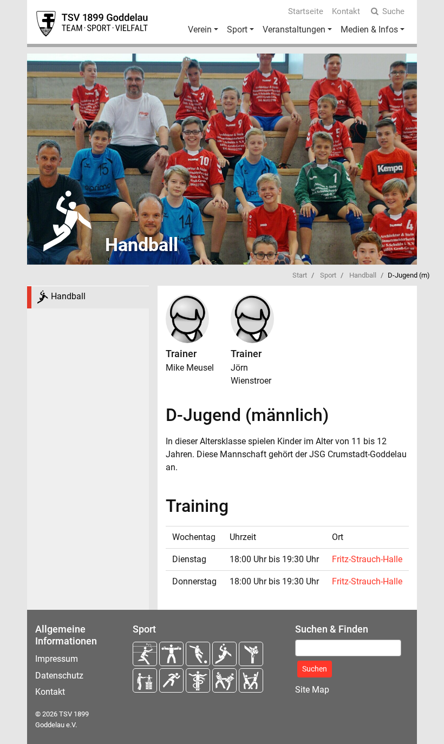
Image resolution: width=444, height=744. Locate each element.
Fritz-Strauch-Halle (367, 559)
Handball (362, 275)
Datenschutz (59, 675)
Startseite (305, 11)
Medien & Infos (369, 29)
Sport (237, 29)
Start (299, 275)
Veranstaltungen (294, 29)
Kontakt (346, 11)
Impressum (56, 659)
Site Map (312, 689)
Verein (200, 29)
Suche (393, 11)
